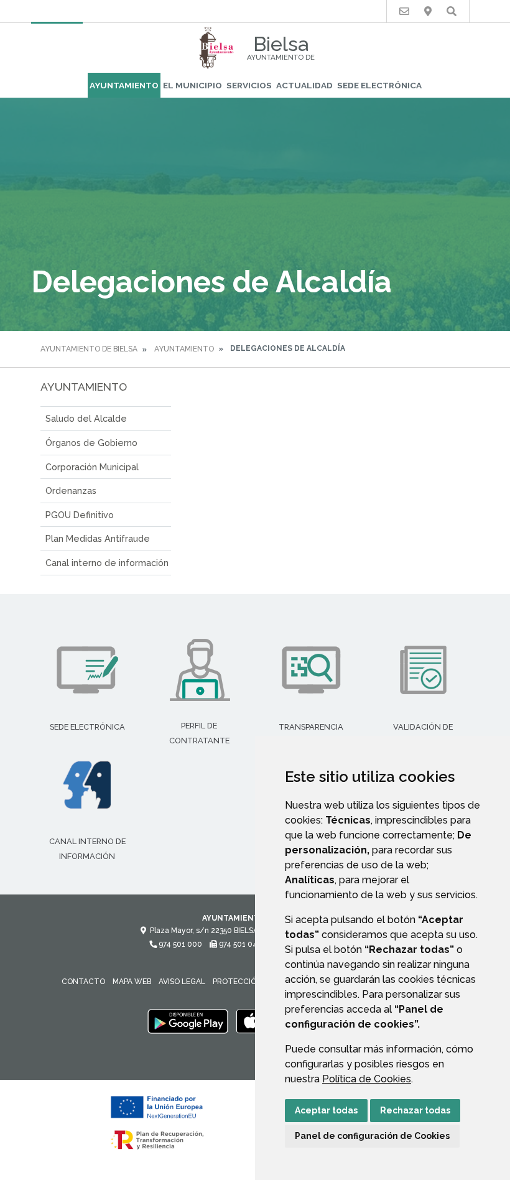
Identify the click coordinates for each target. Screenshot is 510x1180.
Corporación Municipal (92, 467)
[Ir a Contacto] (404, 11)
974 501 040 (239, 944)
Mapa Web (132, 981)
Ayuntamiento (124, 85)
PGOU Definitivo (79, 514)
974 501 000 (179, 944)
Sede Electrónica (379, 85)
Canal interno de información (107, 562)
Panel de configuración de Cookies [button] (372, 1136)
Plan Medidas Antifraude (97, 538)
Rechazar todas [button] (415, 1110)
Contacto (83, 981)
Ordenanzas (70, 490)
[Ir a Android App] (187, 1020)
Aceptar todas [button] (326, 1110)
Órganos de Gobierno (91, 442)
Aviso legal (182, 981)
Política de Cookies (366, 1079)
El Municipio (192, 85)
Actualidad (304, 85)
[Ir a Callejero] (428, 11)
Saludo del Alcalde (86, 418)
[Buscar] (452, 11)
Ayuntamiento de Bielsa (88, 349)
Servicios (249, 85)
